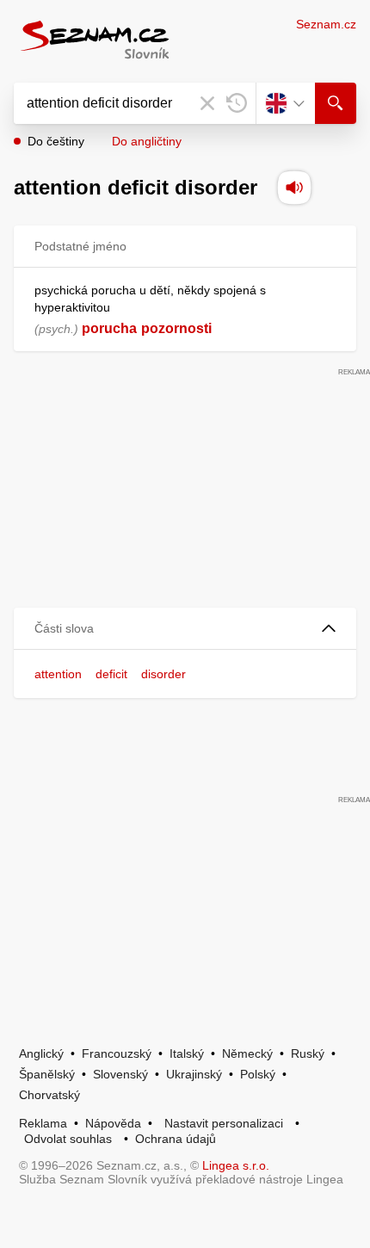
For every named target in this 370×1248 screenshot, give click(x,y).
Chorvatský (49, 1095)
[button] (185, 629)
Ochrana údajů (175, 1139)
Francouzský (116, 1053)
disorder (163, 674)
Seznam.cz (326, 24)
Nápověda (113, 1123)
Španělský (47, 1074)
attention (58, 674)
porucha (109, 328)
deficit (111, 674)
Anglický (41, 1053)
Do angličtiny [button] (147, 141)
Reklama (43, 1123)
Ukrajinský (194, 1074)
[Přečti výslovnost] (294, 187)
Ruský (307, 1053)
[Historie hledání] (237, 103)
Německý (247, 1053)
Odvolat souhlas (68, 1139)
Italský (187, 1053)
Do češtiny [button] (56, 141)
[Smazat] (207, 103)
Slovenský (120, 1074)
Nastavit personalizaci (223, 1123)
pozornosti (176, 328)
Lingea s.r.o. (235, 1165)
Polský (257, 1074)
